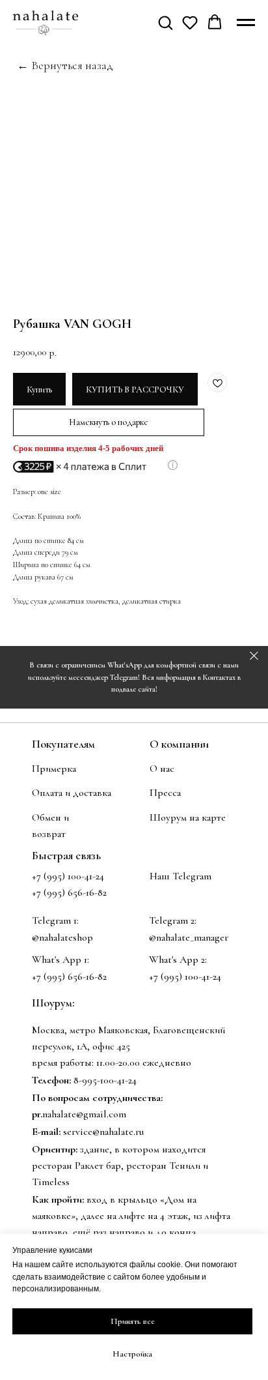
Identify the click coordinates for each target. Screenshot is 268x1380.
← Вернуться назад (65, 65)
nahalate (59, 1114)
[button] (165, 22)
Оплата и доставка (71, 792)
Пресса (165, 792)
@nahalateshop (62, 937)
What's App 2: (178, 959)
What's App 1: (60, 959)
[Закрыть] (254, 656)
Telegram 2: (172, 920)
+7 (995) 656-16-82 (69, 976)
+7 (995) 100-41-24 (68, 876)
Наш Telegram (180, 876)
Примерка (54, 768)
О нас (162, 768)
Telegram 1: (55, 920)
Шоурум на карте (188, 817)
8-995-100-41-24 (105, 1080)
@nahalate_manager (188, 937)
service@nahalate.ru (103, 1131)
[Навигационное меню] (246, 23)
